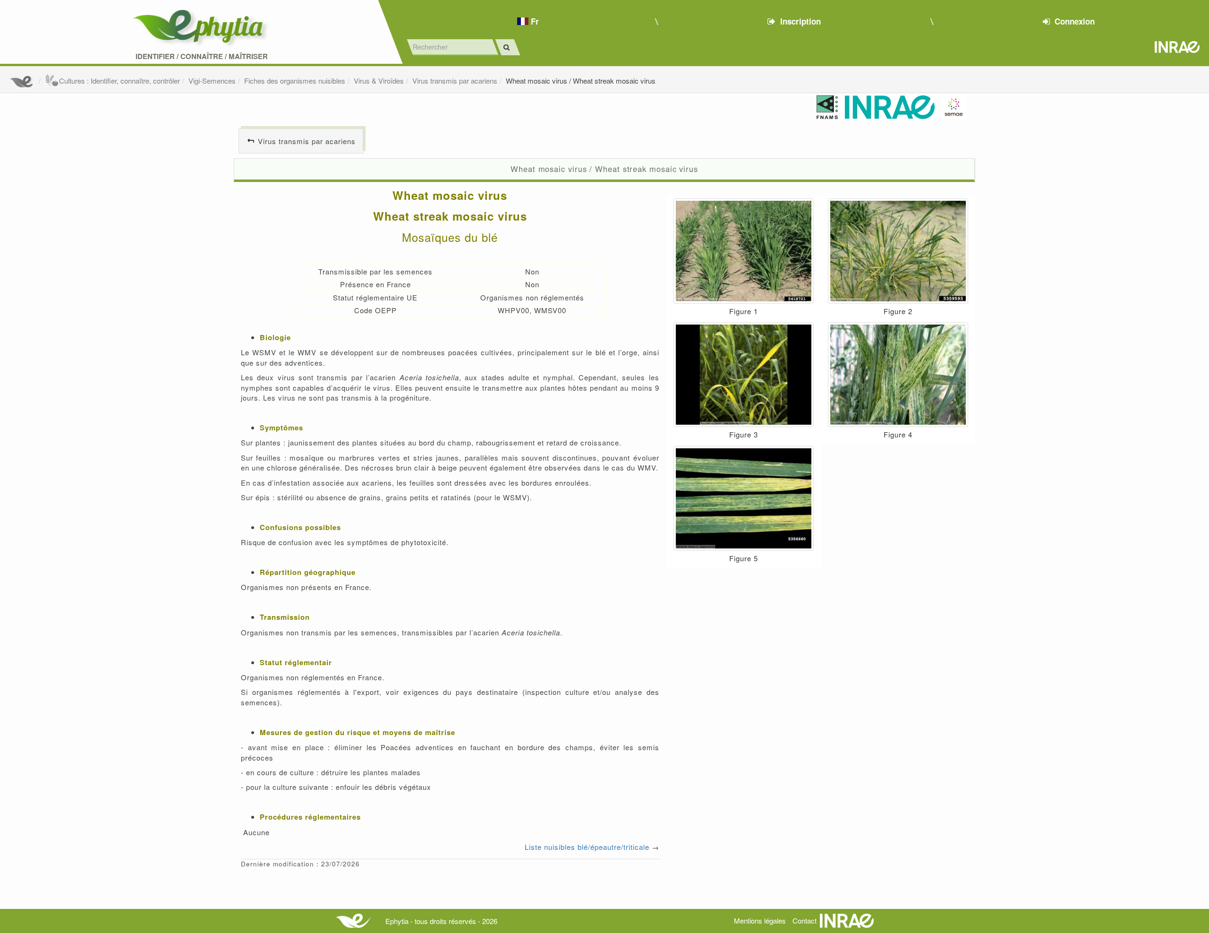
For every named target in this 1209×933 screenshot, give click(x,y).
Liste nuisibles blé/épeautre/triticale (587, 847)
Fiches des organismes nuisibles (294, 81)
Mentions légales (760, 920)
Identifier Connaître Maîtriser (202, 56)
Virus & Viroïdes (379, 81)
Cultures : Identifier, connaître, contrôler (119, 81)
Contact (804, 920)
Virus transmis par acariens (454, 81)
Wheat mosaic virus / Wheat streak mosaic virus (581, 81)
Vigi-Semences (212, 81)
